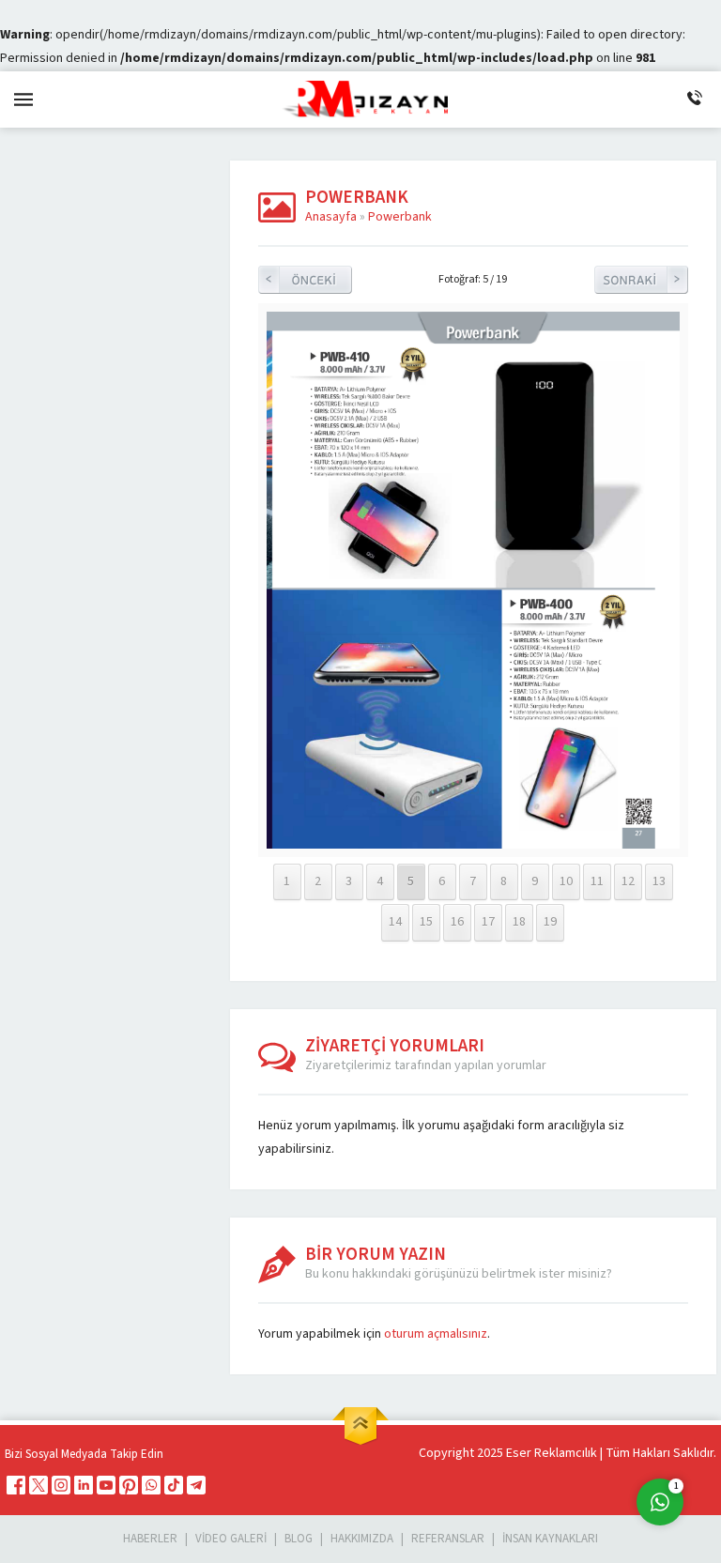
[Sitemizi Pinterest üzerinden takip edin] (128, 1485)
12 (628, 881)
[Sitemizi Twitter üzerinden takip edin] (38, 1485)
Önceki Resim (305, 280)
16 (457, 921)
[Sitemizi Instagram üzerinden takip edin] (61, 1485)
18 (519, 921)
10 (566, 881)
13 (659, 881)
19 (550, 921)
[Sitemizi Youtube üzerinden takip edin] (106, 1485)
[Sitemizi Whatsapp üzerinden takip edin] (151, 1485)
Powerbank (400, 216)
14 (395, 921)
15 (426, 921)
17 (488, 921)
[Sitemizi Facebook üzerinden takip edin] (16, 1485)
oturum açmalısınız (435, 1334)
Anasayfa (331, 216)
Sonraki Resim (641, 280)
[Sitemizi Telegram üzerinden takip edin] (196, 1485)
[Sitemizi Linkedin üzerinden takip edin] (83, 1485)
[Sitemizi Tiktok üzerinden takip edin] (173, 1485)
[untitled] (473, 844)
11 (597, 881)
